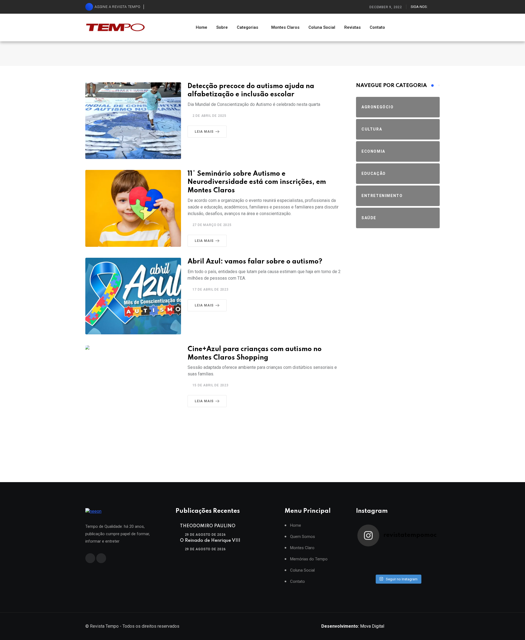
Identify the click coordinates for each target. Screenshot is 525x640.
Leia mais (204, 132)
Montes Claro (302, 548)
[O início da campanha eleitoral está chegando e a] (428, 554)
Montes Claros (285, 27)
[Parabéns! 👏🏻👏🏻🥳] (408, 568)
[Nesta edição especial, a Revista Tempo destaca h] (367, 554)
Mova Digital (352, 626)
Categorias (247, 27)
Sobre (222, 27)
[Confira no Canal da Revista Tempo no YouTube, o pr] (408, 561)
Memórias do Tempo (309, 559)
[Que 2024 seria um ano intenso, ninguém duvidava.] (387, 568)
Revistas (352, 27)
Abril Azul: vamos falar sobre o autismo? (255, 261)
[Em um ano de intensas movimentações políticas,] (367, 568)
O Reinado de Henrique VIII (210, 540)
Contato (377, 27)
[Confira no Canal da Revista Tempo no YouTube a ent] (387, 554)
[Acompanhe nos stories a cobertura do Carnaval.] (428, 568)
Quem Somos (302, 537)
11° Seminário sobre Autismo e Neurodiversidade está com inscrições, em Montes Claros (257, 182)
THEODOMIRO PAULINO (207, 526)
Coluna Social (321, 27)
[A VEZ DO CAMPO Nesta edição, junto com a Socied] (428, 561)
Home (201, 27)
